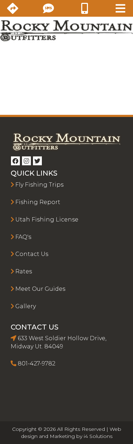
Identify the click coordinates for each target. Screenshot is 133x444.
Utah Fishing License (46, 219)
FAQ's (23, 237)
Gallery (25, 306)
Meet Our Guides (40, 288)
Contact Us (31, 254)
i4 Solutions (98, 436)
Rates (23, 271)
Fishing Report (37, 202)
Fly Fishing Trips (39, 184)
